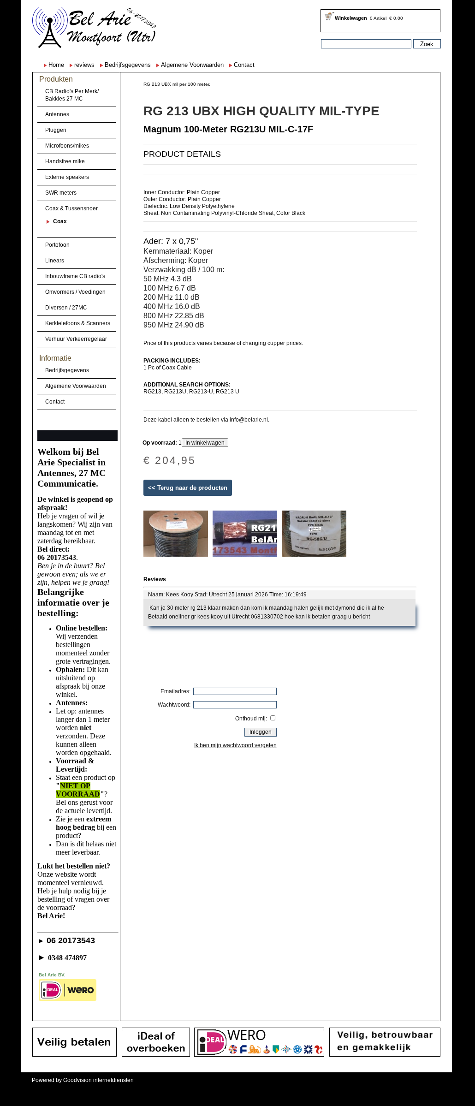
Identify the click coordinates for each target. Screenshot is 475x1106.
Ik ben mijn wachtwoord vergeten (235, 745)
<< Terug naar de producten (187, 487)
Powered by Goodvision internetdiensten (83, 1080)
